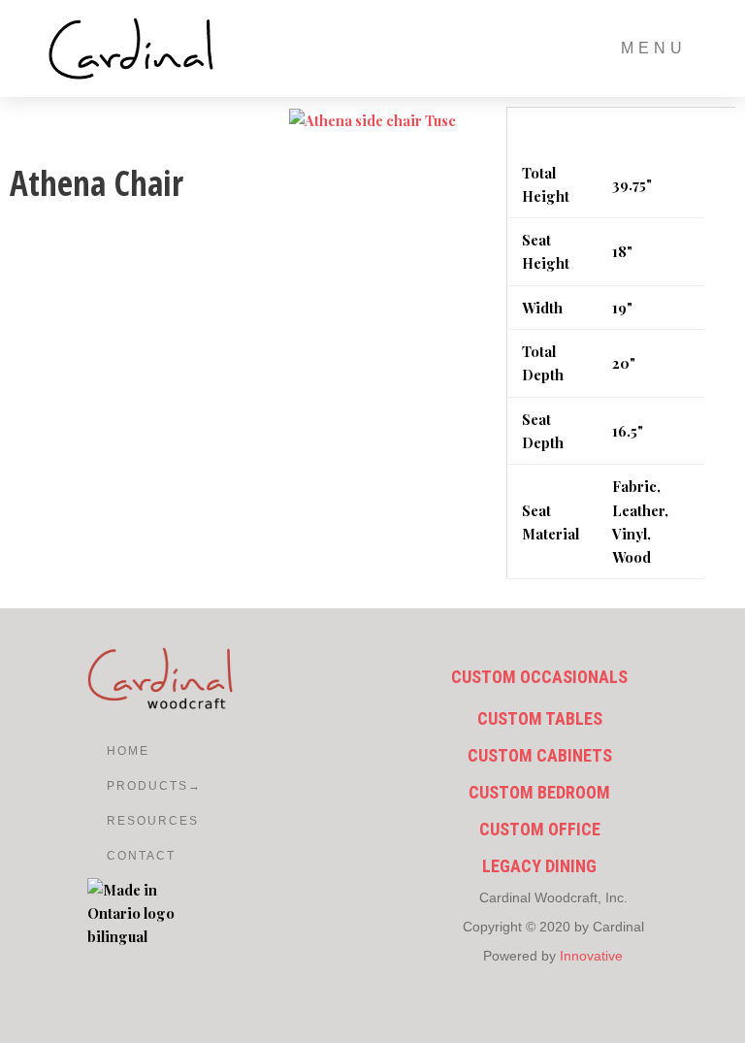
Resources (116, 821)
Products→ (116, 786)
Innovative (591, 955)
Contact (116, 856)
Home (116, 751)
